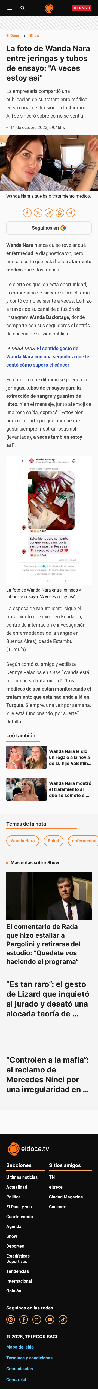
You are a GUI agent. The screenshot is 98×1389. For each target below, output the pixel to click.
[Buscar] (23, 8)
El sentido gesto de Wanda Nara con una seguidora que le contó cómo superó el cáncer (47, 357)
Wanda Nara (23, 840)
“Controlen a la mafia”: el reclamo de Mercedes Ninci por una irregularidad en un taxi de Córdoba (48, 1079)
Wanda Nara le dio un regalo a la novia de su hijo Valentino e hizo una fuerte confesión (70, 763)
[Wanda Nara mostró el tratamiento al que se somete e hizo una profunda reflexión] (26, 789)
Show (34, 35)
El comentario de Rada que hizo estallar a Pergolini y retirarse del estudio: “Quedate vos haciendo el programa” (43, 944)
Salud (53, 840)
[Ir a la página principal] (49, 8)
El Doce (12, 35)
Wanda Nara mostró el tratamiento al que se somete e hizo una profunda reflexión (71, 795)
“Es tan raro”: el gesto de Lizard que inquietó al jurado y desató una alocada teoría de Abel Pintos (48, 1003)
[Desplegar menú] (10, 8)
